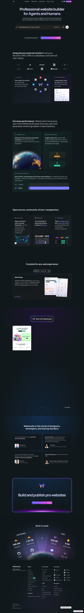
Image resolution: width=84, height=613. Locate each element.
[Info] (42, 538)
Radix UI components (32, 586)
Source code (56, 592)
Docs (43, 588)
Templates (44, 572)
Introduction (44, 569)
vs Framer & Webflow (46, 592)
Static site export (31, 582)
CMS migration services (47, 580)
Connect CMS (31, 576)
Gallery (43, 574)
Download (30, 590)
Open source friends (58, 590)
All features (17, 296)
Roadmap (56, 586)
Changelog (56, 594)
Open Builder (68, 1)
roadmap (62, 221)
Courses (44, 596)
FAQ (43, 598)
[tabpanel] (42, 286)
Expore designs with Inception (34, 596)
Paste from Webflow (32, 580)
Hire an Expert (45, 578)
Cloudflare (30, 588)
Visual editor (30, 574)
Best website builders (46, 594)
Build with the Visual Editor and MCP (51, 37)
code (67, 221)
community (61, 223)
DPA (13, 606)
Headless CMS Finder (46, 576)
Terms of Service (16, 605)
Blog (48, 1)
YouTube (44, 586)
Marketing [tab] (36, 271)
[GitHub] (62, 1)
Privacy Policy (15, 604)
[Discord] (64, 1)
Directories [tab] (43, 271)
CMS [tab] (49, 271)
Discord (44, 225)
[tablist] (42, 271)
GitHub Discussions (58, 588)
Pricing (52, 1)
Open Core (30, 584)
